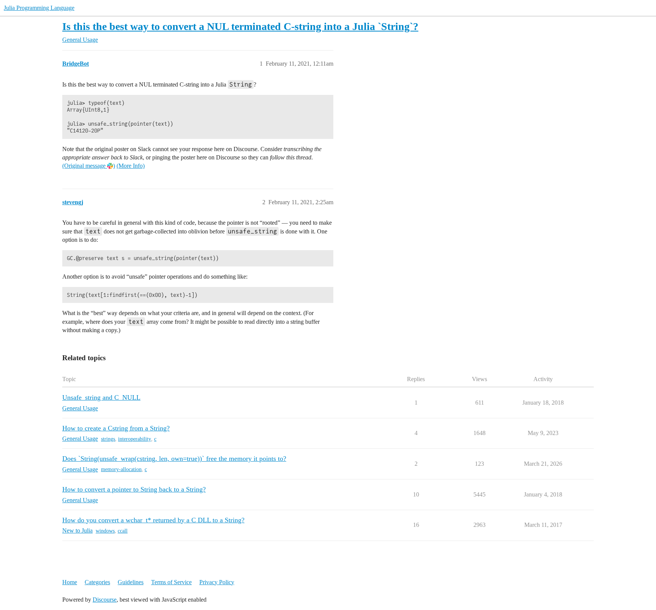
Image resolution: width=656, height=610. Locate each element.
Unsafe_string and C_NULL (101, 397)
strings (108, 439)
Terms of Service (171, 582)
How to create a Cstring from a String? (116, 428)
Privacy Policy (216, 582)
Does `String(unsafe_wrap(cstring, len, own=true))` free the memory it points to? (174, 458)
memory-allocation (121, 469)
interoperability (134, 439)
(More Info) (131, 165)
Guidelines (131, 582)
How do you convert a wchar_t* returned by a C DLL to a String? (153, 520)
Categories (97, 582)
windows (105, 531)
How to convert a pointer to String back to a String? (134, 489)
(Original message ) (88, 165)
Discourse (105, 599)
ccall (123, 531)
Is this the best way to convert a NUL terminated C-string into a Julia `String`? (240, 26)
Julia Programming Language (39, 8)
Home (69, 582)
